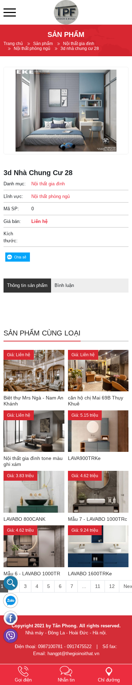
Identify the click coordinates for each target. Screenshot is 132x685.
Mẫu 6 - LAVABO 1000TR (32, 573)
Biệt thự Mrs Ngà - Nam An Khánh (33, 400)
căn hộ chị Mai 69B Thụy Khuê (95, 400)
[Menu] (10, 12)
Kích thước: (11, 237)
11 (97, 586)
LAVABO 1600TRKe (90, 573)
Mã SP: (11, 208)
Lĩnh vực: (13, 196)
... (84, 586)
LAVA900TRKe (84, 458)
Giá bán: (12, 221)
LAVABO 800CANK (24, 519)
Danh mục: (15, 183)
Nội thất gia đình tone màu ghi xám (33, 461)
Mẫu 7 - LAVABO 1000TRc (97, 519)
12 (112, 586)
